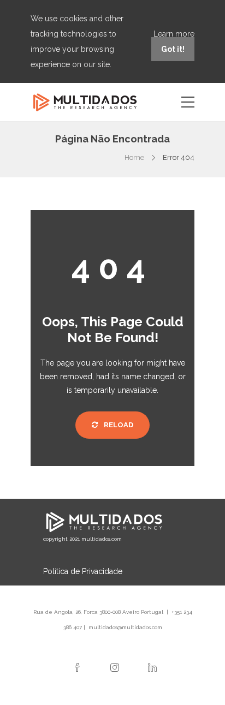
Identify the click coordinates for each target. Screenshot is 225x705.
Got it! (173, 49)
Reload (117, 425)
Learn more (173, 33)
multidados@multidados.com (125, 627)
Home (134, 157)
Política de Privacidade (82, 571)
